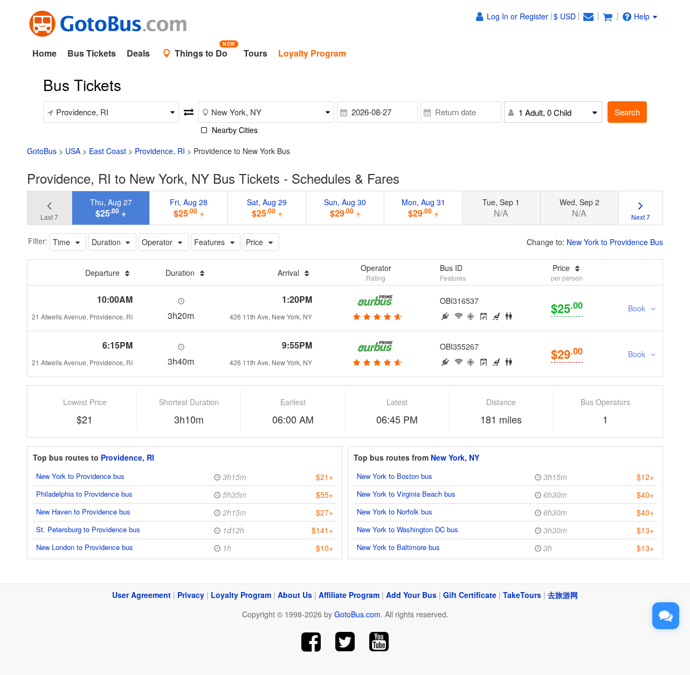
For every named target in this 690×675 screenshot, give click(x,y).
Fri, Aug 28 (189, 208)
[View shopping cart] (608, 16)
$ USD (565, 16)
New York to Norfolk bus (394, 511)
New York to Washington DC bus (407, 529)
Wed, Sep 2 (579, 208)
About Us (295, 594)
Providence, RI (160, 150)
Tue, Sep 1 (501, 208)
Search (627, 111)
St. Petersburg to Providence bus (88, 529)
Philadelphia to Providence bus (84, 494)
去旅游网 (563, 594)
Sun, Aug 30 (345, 208)
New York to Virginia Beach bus (406, 494)
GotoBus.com (357, 614)
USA (72, 150)
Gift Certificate (469, 594)
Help (642, 16)
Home (44, 53)
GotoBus (42, 150)
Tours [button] (255, 53)
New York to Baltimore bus (398, 547)
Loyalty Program (241, 594)
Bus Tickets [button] (91, 53)
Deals (138, 53)
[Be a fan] (311, 641)
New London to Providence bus (84, 547)
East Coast (107, 150)
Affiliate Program (349, 594)
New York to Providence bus (80, 476)
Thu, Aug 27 (111, 208)
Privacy (190, 594)
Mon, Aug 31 (423, 208)
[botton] (376, 316)
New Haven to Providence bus (83, 511)
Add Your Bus (411, 594)
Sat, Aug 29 (267, 208)
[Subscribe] (379, 641)
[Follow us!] (345, 641)
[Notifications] (588, 16)
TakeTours (522, 594)
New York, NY (455, 457)
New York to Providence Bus (615, 241)
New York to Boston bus (394, 476)
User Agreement (141, 594)
